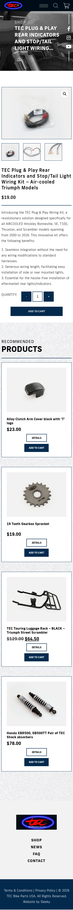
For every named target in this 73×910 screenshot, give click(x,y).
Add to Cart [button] (36, 447)
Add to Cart (36, 552)
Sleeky (45, 902)
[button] (64, 94)
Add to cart (36, 311)
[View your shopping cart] (67, 5)
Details (36, 437)
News (36, 846)
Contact (36, 860)
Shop (36, 840)
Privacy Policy (45, 890)
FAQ (36, 853)
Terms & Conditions (18, 890)
